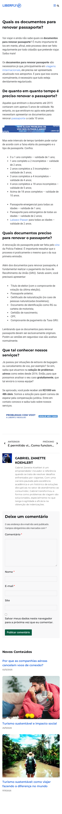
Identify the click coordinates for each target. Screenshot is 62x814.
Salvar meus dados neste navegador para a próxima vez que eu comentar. (29, 620)
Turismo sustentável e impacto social (29, 723)
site (57, 244)
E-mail (10, 586)
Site (7, 600)
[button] (58, 6)
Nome (9, 571)
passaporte (18, 118)
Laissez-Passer (19, 219)
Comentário (13, 534)
